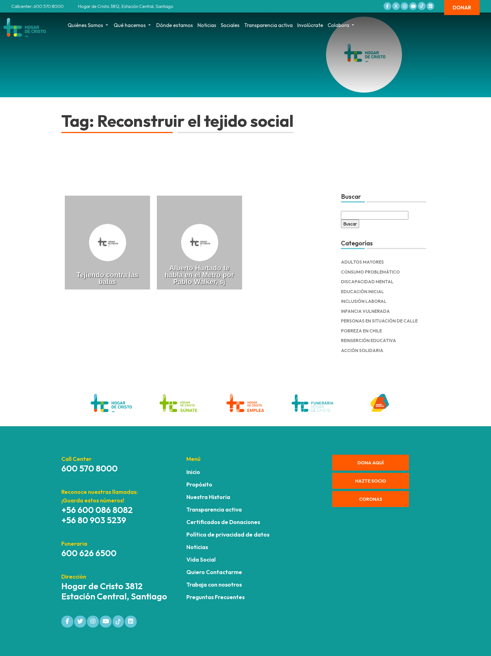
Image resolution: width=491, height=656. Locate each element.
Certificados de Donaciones (223, 521)
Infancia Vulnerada (365, 311)
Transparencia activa (268, 25)
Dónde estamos (174, 25)
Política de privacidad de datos (227, 534)
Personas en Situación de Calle (379, 321)
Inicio (193, 471)
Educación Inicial (362, 291)
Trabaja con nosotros (214, 584)
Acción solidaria (362, 350)
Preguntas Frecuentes (215, 597)
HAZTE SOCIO (370, 481)
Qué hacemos (130, 25)
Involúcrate (310, 25)
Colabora (338, 25)
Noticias (206, 25)
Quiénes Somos (85, 25)
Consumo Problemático (370, 272)
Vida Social (201, 559)
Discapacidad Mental (367, 281)
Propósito (199, 484)
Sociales (230, 25)
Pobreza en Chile (361, 331)
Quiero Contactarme (214, 572)
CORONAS (370, 499)
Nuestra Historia (208, 496)
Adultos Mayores (362, 262)
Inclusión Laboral (363, 301)
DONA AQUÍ (370, 462)
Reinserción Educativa (368, 340)
